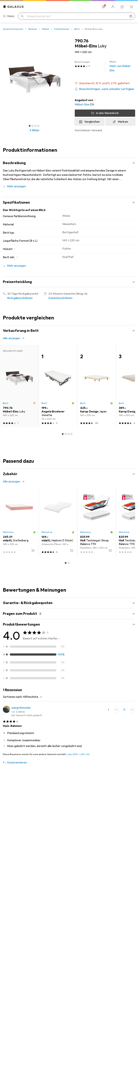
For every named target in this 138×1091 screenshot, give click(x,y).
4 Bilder (34, 130)
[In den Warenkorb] (33, 550)
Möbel (45, 29)
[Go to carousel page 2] (65, 434)
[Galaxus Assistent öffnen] (122, 7)
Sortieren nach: (12, 697)
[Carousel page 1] (63, 434)
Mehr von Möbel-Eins (120, 66)
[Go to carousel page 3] (68, 434)
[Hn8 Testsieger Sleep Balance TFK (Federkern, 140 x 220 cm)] (96, 522)
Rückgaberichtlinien (20, 298)
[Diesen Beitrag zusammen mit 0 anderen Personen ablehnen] (132, 709)
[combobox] (32, 696)
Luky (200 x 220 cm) (78, 754)
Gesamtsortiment (13, 29)
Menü (10, 16)
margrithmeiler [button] (21, 708)
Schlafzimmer (61, 29)
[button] (105, 83)
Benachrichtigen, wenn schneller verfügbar (106, 89)
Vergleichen (92, 122)
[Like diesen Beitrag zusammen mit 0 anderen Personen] (116, 709)
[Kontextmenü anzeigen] (108, 709)
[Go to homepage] (13, 6)
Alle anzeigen (11, 338)
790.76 (81, 40)
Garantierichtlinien (60, 298)
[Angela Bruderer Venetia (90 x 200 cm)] (58, 386)
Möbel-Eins (82, 104)
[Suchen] (22, 16)
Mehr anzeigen (16, 186)
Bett (77, 29)
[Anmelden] (112, 6)
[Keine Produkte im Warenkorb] (131, 7)
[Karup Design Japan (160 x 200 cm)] (96, 386)
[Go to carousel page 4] (71, 434)
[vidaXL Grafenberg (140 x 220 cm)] (19, 522)
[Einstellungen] (103, 7)
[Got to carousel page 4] (38, 126)
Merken (123, 122)
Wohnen (32, 29)
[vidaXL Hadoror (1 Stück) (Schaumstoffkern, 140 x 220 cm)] (58, 522)
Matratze (8, 532)
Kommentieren (17, 762)
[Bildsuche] (130, 16)
